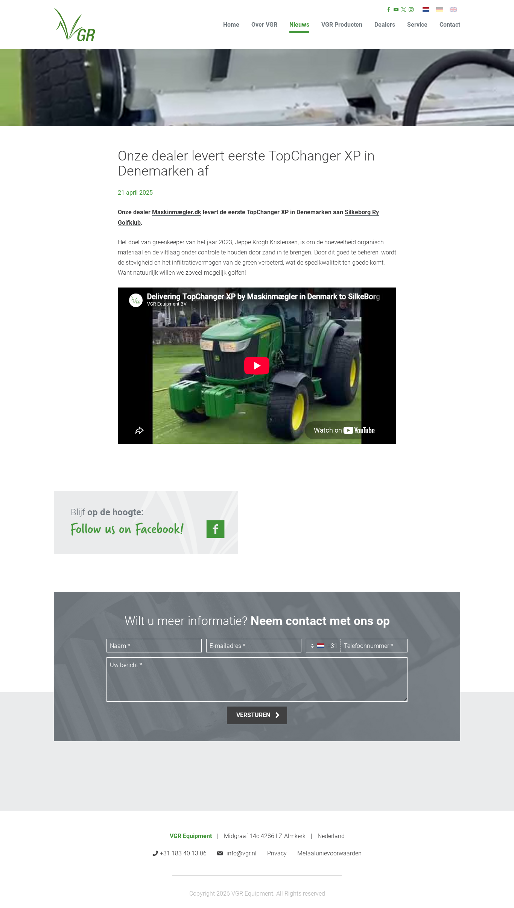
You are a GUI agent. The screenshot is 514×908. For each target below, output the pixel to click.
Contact (449, 24)
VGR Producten (341, 24)
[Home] (74, 24)
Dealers (384, 24)
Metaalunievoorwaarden (329, 853)
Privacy (277, 853)
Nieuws (299, 24)
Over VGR (264, 24)
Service (417, 24)
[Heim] (439, 9)
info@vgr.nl (242, 853)
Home (231, 24)
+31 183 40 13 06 (183, 853)
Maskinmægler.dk (176, 212)
